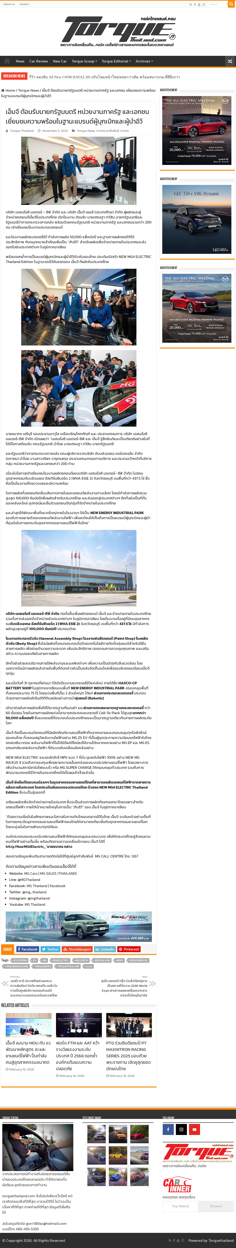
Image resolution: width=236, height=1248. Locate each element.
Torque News (28, 90)
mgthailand (102, 960)
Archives (143, 61)
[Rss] (191, 4)
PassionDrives (139, 960)
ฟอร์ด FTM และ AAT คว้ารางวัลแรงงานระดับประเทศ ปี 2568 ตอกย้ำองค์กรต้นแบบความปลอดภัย (77, 1056)
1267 (134, 856)
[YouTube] (194, 1129)
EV (34, 960)
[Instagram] (181, 1129)
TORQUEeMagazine (16, 966)
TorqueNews (43, 966)
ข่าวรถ (124, 130)
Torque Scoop (83, 61)
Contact (24, 4)
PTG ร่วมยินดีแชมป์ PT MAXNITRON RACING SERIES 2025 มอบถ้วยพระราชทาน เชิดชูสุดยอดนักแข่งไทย (128, 1056)
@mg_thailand (34, 892)
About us (9, 4)
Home (7, 60)
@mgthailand (39, 898)
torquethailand (68, 966)
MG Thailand (35, 904)
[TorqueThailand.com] (118, 30)
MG (44, 960)
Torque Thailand (22, 130)
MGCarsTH (81, 960)
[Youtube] (199, 4)
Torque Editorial (115, 61)
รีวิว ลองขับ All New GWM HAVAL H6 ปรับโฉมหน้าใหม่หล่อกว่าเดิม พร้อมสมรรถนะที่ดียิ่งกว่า (104, 77)
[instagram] (204, 4)
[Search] (231, 4)
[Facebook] (195, 4)
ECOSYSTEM (20, 960)
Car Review (39, 61)
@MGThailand (29, 879)
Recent (216, 1206)
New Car (60, 61)
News (20, 61)
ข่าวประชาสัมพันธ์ (107, 130)
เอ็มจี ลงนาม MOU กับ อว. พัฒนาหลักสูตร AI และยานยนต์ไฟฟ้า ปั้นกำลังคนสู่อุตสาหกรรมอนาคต (28, 1052)
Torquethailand (221, 1240)
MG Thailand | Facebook (46, 886)
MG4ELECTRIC (61, 960)
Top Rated (180, 1206)
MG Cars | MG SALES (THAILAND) (50, 873)
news (119, 960)
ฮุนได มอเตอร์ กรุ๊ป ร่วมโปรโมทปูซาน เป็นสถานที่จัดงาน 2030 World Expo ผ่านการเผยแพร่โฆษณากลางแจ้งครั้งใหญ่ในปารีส (124, 986)
